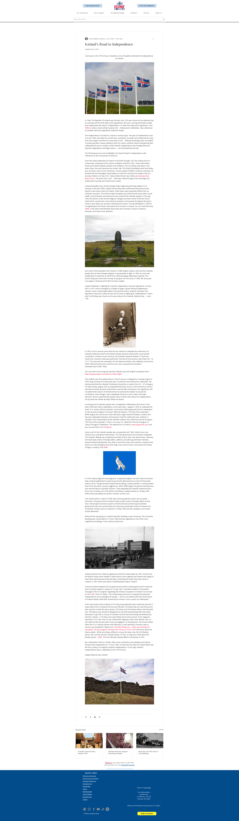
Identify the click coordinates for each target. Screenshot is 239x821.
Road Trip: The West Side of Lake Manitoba (148, 752)
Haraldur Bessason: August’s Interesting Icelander (118, 752)
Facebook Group (128, 765)
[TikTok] (103, 809)
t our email (147, 787)
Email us (108, 762)
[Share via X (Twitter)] (90, 717)
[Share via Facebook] (86, 717)
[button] (117, 13)
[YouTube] (98, 809)
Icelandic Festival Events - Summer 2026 (87, 752)
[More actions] (153, 39)
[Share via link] (99, 717)
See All (161, 729)
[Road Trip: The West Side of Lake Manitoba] (149, 740)
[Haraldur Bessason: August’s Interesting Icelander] (119, 740)
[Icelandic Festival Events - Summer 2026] (89, 740)
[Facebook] (94, 809)
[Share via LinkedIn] (95, 717)
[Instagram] (89, 809)
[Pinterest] (107, 809)
